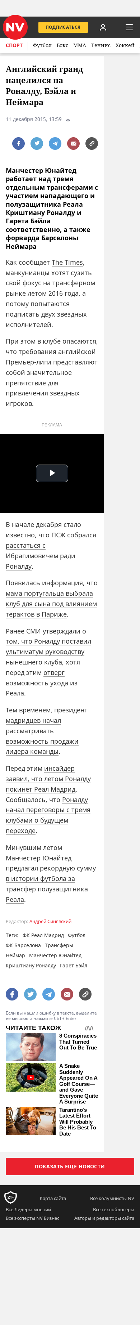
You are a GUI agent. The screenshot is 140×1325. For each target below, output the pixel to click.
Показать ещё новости (70, 1166)
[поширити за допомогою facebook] (18, 143)
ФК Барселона (23, 945)
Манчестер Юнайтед (55, 955)
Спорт (14, 45)
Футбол (42, 45)
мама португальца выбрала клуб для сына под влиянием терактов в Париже (51, 603)
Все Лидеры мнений (28, 1209)
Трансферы (59, 945)
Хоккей (125, 45)
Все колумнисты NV (112, 1198)
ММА (79, 45)
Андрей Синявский (50, 921)
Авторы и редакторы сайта (104, 1218)
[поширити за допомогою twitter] (37, 143)
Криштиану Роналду (31, 965)
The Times (67, 262)
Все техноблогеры (113, 1209)
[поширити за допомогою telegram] (55, 143)
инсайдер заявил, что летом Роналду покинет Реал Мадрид (48, 778)
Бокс (62, 45)
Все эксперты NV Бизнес (32, 1218)
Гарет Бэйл (73, 965)
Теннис (101, 45)
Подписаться (63, 27)
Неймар (15, 955)
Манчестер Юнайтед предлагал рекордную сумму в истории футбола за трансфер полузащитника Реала (51, 879)
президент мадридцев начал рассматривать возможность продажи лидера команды (47, 731)
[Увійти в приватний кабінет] (103, 27)
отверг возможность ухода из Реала (42, 683)
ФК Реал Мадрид (43, 935)
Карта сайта (53, 1198)
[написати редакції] (73, 143)
